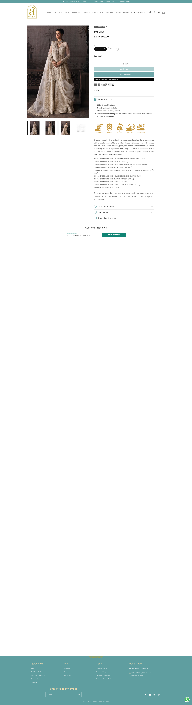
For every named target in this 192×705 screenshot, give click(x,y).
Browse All (34, 679)
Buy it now (124, 69)
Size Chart (98, 56)
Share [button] (98, 90)
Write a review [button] (114, 234)
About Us (67, 668)
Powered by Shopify (103, 701)
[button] (86, 12)
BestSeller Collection (38, 672)
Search (33, 668)
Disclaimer (67, 675)
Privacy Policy (101, 672)
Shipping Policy (101, 668)
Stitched (113, 49)
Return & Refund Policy (104, 679)
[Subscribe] (79, 694)
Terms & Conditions (103, 675)
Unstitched (100, 49)
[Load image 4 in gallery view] (81, 128)
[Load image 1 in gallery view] (35, 128)
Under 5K (34, 682)
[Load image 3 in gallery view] (65, 128)
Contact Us (68, 672)
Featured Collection (38, 675)
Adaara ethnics (92, 701)
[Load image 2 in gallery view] (50, 128)
